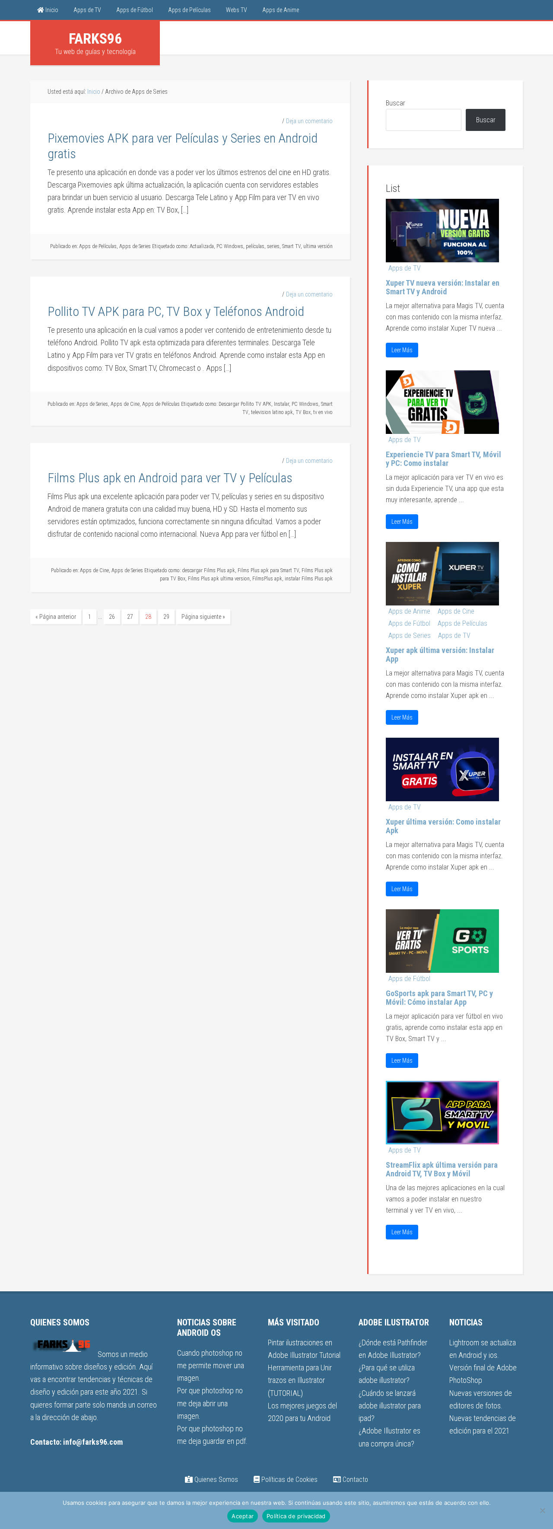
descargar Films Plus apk (208, 570)
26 (112, 616)
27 (130, 616)
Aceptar (243, 1516)
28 (148, 616)
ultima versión (318, 246)
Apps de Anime (409, 611)
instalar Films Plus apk (309, 579)
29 (166, 616)
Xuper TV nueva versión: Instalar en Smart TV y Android (442, 287)
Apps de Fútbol (409, 623)
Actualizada (202, 246)
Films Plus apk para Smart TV (268, 570)
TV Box (303, 412)
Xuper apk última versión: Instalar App (440, 654)
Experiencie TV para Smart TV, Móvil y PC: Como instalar (443, 459)
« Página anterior (55, 616)
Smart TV (291, 246)
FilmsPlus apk (267, 579)
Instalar (281, 404)
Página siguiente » (203, 616)
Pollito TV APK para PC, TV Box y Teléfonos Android (176, 311)
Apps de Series (135, 246)
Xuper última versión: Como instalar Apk (443, 826)
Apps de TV (404, 268)
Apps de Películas (98, 246)
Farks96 (95, 38)
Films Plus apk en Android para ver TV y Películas (170, 477)
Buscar (395, 103)
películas (255, 246)
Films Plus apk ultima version (219, 579)
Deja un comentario (309, 121)
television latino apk (272, 412)
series (273, 246)
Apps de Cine (125, 404)
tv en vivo (323, 412)
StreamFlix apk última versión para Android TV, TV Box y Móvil (442, 1169)
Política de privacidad (296, 1516)
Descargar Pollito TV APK (245, 404)
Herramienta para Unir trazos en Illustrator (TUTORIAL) (300, 1380)
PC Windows (229, 246)
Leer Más (402, 350)
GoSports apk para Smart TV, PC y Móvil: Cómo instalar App (439, 998)
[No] (542, 1510)
